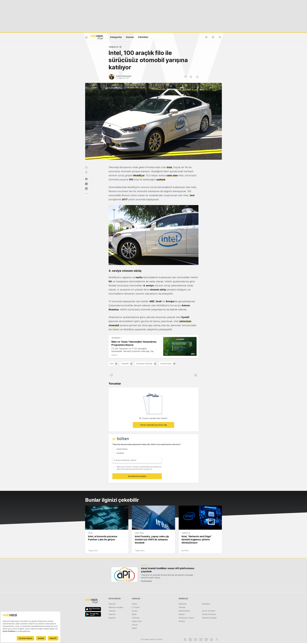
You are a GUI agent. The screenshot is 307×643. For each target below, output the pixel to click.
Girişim (135, 611)
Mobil (134, 614)
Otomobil (124, 364)
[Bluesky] (205, 639)
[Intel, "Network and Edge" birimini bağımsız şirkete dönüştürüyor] (200, 518)
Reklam (182, 614)
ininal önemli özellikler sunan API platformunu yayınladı (167, 570)
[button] (153, 235)
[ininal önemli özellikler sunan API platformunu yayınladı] (124, 574)
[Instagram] (200, 639)
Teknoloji (113, 47)
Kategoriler (116, 37)
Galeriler (112, 614)
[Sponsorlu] (180, 346)
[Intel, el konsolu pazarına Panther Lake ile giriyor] (106, 518)
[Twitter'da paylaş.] (86, 184)
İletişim (182, 621)
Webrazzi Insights (116, 607)
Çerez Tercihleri (208, 611)
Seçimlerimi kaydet (137, 476)
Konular (130, 37)
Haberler (112, 604)
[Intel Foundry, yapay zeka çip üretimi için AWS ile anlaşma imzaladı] (153, 518)
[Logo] (96, 37)
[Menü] (86, 38)
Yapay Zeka (139, 533)
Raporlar (112, 618)
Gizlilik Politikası (209, 614)
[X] (184, 639)
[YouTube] (195, 639)
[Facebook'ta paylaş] (86, 179)
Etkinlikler (143, 37)
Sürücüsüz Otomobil (144, 364)
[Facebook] (211, 639)
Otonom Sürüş (165, 364)
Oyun (90, 533)
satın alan (172, 175)
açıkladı (160, 179)
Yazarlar (182, 607)
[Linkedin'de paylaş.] (86, 188)
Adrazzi (114, 355)
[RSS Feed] (216, 639)
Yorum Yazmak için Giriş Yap (153, 425)
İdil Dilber (185, 550)
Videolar (112, 611)
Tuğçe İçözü (93, 550)
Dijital (134, 604)
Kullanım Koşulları (209, 618)
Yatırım (135, 625)
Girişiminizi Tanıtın (186, 618)
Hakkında (182, 604)
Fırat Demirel (146, 581)
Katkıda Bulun (184, 611)
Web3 (134, 628)
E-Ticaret (136, 607)
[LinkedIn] (190, 639)
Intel (111, 364)
